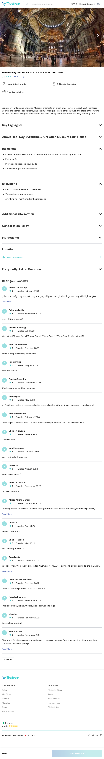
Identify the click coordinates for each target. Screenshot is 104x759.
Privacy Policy (54, 698)
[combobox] (41, 4)
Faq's (50, 694)
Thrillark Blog (53, 707)
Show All (8, 660)
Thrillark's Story (55, 690)
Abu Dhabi (6, 694)
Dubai (4, 690)
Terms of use (54, 703)
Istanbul (5, 698)
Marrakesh (6, 703)
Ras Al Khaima (8, 711)
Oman (4, 707)
